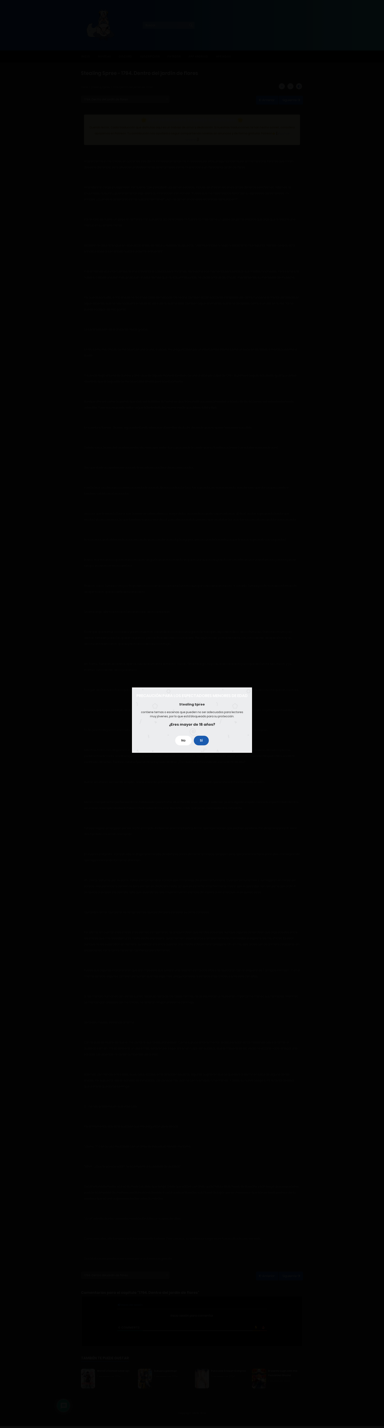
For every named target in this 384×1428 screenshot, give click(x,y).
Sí (201, 740)
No (183, 740)
